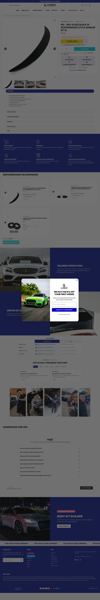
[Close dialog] (77, 280)
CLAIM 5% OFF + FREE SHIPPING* (64, 310)
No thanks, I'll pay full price (64, 314)
